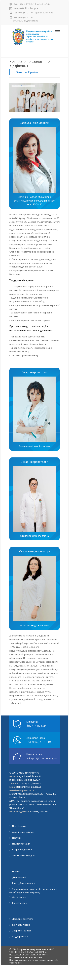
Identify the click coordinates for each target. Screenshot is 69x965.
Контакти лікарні (21, 924)
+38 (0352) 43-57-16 (23, 17)
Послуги (16, 837)
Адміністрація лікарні (23, 831)
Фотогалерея (19, 897)
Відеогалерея (19, 902)
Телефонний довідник (24, 855)
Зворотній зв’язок (21, 930)
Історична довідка (22, 849)
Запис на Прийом (27, 72)
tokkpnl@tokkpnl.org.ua (26, 8)
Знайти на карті (36, 725)
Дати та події (19, 877)
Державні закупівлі (22, 918)
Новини (16, 871)
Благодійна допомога (23, 883)
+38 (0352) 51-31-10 (23, 13)
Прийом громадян (21, 843)
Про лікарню (19, 826)
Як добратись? (20, 936)
